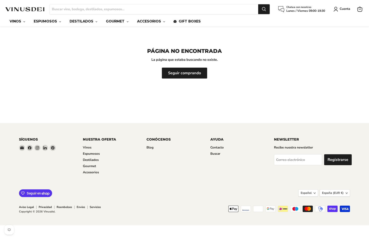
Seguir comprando (184, 73)
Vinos (87, 147)
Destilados (91, 160)
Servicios (95, 207)
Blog (150, 147)
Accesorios (91, 172)
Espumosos (91, 153)
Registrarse (338, 159)
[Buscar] (264, 9)
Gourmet (89, 166)
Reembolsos (64, 207)
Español (306, 193)
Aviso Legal (26, 207)
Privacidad (45, 207)
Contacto (217, 147)
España (333, 193)
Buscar (215, 153)
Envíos (81, 207)
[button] (343, 9)
